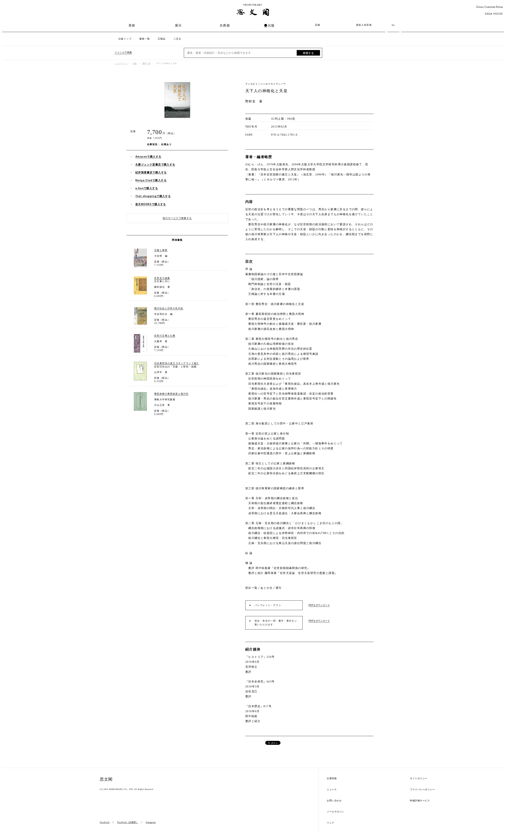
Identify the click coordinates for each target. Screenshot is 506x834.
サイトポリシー (418, 778)
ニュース (332, 789)
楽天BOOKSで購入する (150, 204)
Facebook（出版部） (127, 822)
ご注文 (177, 38)
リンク (330, 823)
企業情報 (332, 778)
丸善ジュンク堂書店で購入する (155, 164)
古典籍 (225, 25)
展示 (178, 25)
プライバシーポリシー (422, 789)
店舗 (317, 25)
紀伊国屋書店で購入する (151, 172)
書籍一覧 (144, 38)
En (393, 25)
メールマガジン (335, 811)
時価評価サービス (420, 800)
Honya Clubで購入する (151, 180)
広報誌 (162, 38)
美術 (131, 25)
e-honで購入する (146, 188)
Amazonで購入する (148, 156)
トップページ (121, 63)
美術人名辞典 (364, 25)
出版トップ (125, 38)
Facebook (105, 822)
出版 (271, 25)
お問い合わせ (334, 800)
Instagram (151, 822)
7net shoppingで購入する (153, 196)
